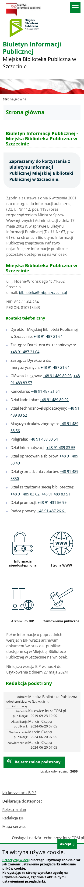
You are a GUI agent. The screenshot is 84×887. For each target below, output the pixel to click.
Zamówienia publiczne (61, 577)
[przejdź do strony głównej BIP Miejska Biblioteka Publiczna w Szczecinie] (24, 9)
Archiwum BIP (23, 577)
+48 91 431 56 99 (52, 502)
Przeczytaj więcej (16, 860)
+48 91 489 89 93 (57, 375)
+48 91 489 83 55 (60, 447)
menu (75, 7)
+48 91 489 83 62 (24, 494)
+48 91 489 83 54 (43, 439)
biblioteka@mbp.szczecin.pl (43, 292)
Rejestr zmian (14, 809)
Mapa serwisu (14, 826)
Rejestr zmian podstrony (37, 762)
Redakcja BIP (13, 818)
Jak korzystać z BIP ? (19, 792)
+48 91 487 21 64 (48, 336)
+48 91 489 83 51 (55, 494)
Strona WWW (61, 522)
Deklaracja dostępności (22, 801)
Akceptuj (67, 844)
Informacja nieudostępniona (23, 523)
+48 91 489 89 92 (54, 399)
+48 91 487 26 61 (51, 511)
